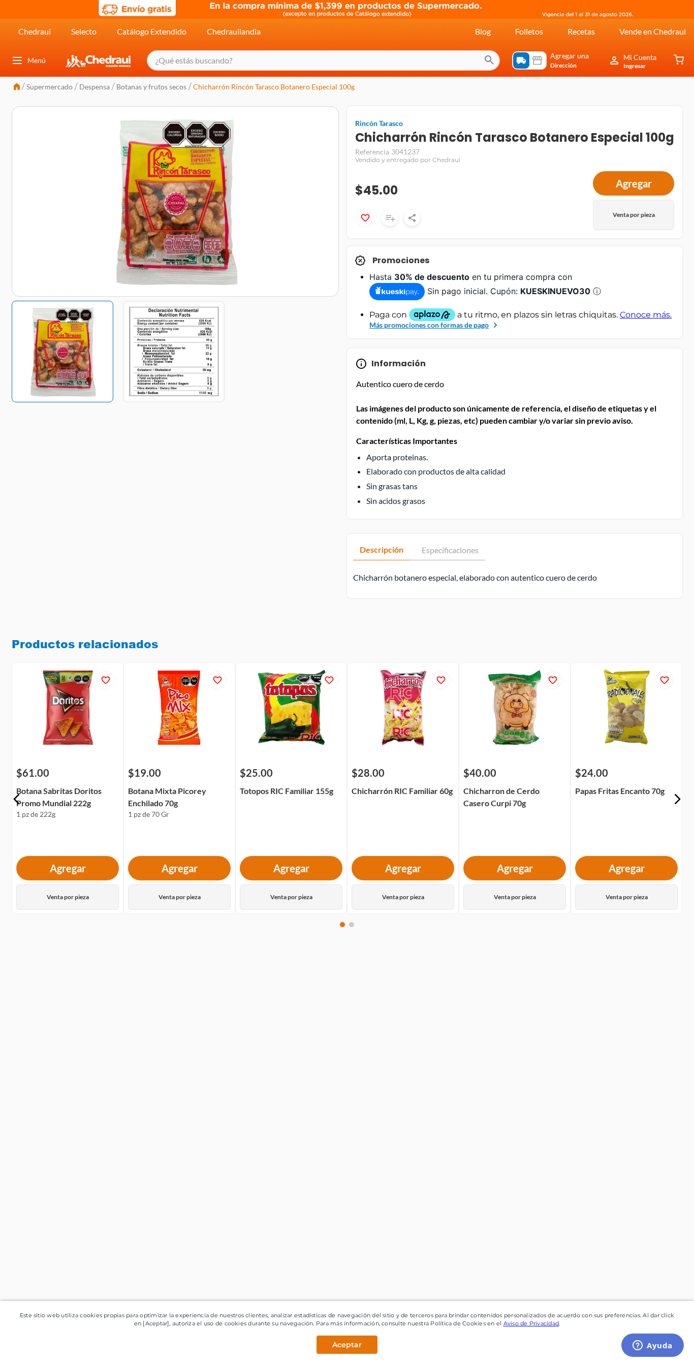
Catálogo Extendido (151, 31)
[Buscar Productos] (489, 60)
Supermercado (49, 86)
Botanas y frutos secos (151, 86)
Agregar (634, 183)
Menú (36, 60)
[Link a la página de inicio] (17, 87)
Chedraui (34, 31)
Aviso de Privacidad (531, 1323)
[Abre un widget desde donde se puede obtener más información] (652, 1346)
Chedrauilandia (234, 31)
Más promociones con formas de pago (429, 325)
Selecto (84, 31)
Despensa (94, 86)
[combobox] (323, 60)
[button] (17, 799)
